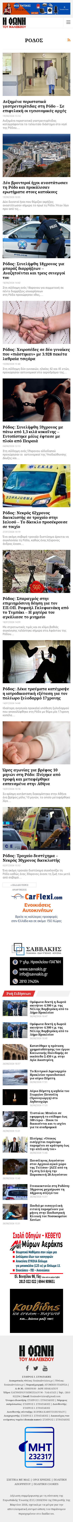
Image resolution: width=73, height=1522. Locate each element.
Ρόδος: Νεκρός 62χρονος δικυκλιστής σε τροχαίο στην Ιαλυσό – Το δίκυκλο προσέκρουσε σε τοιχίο (35, 519)
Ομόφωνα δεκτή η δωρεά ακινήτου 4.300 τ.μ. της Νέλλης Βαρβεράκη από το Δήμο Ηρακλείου (49, 1007)
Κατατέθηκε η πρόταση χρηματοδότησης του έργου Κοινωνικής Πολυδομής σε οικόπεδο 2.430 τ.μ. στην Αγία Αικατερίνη (50, 1053)
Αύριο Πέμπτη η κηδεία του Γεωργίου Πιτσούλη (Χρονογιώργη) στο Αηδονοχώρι (49, 1096)
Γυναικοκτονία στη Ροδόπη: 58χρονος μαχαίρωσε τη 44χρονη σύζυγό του (50, 1189)
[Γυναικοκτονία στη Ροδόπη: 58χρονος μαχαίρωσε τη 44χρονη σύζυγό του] (15, 1192)
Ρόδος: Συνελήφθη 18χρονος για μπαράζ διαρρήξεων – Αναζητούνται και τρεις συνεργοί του (34, 270)
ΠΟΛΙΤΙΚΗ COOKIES (46, 1484)
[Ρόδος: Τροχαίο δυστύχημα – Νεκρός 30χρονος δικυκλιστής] (36, 828)
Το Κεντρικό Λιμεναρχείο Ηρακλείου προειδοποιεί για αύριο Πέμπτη (48, 1074)
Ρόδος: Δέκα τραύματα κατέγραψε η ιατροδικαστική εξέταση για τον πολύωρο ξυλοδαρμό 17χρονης (36, 693)
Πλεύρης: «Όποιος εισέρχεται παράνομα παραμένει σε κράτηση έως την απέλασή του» (49, 1143)
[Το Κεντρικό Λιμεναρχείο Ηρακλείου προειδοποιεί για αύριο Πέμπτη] (15, 1077)
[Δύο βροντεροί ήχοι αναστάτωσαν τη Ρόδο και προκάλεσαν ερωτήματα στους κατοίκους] (36, 155)
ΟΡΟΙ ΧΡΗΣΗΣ (42, 1479)
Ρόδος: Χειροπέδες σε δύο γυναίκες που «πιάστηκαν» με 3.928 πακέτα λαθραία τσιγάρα (36, 354)
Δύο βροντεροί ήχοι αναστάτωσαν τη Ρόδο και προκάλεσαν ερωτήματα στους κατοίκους (35, 187)
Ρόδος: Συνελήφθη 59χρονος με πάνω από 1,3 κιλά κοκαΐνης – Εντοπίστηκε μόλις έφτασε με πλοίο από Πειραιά (33, 433)
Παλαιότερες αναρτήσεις (20, 885)
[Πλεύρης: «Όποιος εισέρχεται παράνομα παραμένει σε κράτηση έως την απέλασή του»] (15, 1145)
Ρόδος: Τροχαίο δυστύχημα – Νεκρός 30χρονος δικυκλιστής (31, 858)
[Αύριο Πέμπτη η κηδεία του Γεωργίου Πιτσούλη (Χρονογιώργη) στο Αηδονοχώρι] (15, 1097)
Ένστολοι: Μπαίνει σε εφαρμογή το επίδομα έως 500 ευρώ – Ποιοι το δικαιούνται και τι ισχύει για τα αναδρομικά (48, 1120)
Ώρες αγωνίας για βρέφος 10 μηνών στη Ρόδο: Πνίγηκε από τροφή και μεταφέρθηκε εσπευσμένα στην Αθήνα (31, 776)
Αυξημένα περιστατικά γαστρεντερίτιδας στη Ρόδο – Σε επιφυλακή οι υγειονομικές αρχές (34, 106)
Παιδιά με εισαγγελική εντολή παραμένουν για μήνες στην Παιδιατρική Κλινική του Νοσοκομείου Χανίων (48, 1213)
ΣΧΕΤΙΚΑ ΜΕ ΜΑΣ (18, 1479)
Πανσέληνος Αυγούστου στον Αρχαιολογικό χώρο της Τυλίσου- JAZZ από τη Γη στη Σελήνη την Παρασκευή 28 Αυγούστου (48, 1168)
